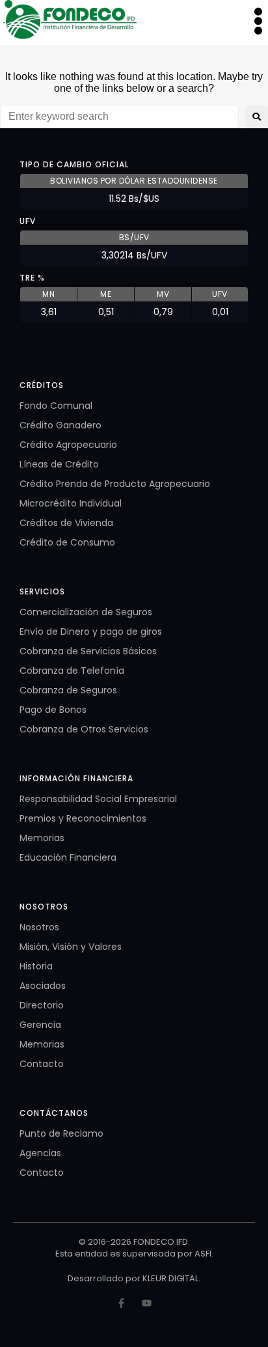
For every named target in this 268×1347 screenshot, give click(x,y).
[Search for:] (119, 116)
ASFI (202, 1253)
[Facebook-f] (121, 1303)
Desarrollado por (105, 1278)
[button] (258, 21)
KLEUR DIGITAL (170, 1278)
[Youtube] (147, 1303)
